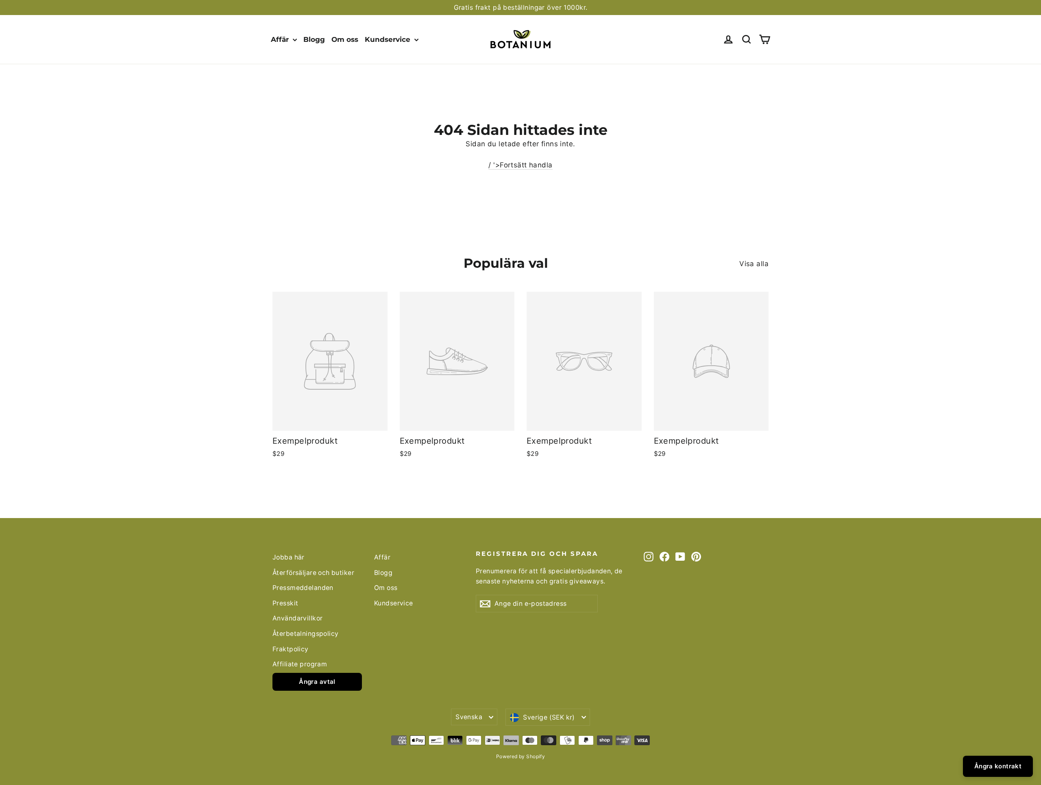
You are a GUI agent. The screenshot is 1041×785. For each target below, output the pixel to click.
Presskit (285, 603)
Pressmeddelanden (302, 588)
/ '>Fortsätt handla (520, 165)
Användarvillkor (297, 618)
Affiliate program (299, 664)
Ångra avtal (317, 681)
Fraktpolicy (290, 649)
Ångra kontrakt (997, 766)
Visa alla (754, 264)
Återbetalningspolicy (305, 634)
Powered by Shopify (520, 756)
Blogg (314, 39)
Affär (281, 39)
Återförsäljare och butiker (313, 573)
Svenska (468, 717)
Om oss (344, 39)
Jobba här (288, 557)
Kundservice (388, 39)
